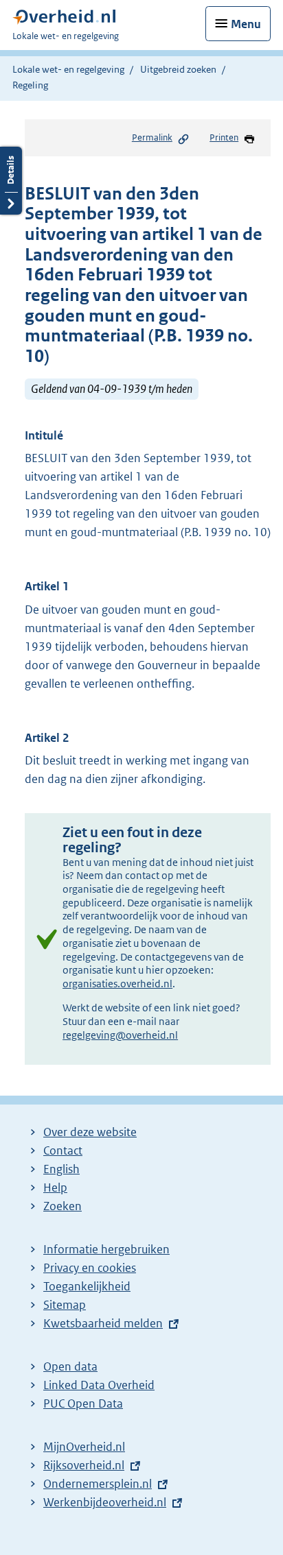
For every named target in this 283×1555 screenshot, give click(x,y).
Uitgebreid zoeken (178, 69)
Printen (224, 137)
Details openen (11, 181)
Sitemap (64, 1304)
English (61, 1169)
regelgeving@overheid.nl (120, 1034)
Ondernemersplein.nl (97, 1483)
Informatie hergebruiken (106, 1249)
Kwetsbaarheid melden (103, 1323)
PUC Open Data (83, 1403)
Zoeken (62, 1206)
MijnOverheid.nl (84, 1446)
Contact (62, 1150)
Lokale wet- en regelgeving (68, 69)
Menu (246, 24)
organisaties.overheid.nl (117, 983)
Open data (70, 1366)
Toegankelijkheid (87, 1286)
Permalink (152, 137)
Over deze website (90, 1132)
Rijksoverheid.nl (83, 1465)
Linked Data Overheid (99, 1385)
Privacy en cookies (89, 1267)
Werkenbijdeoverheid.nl (104, 1502)
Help (55, 1187)
